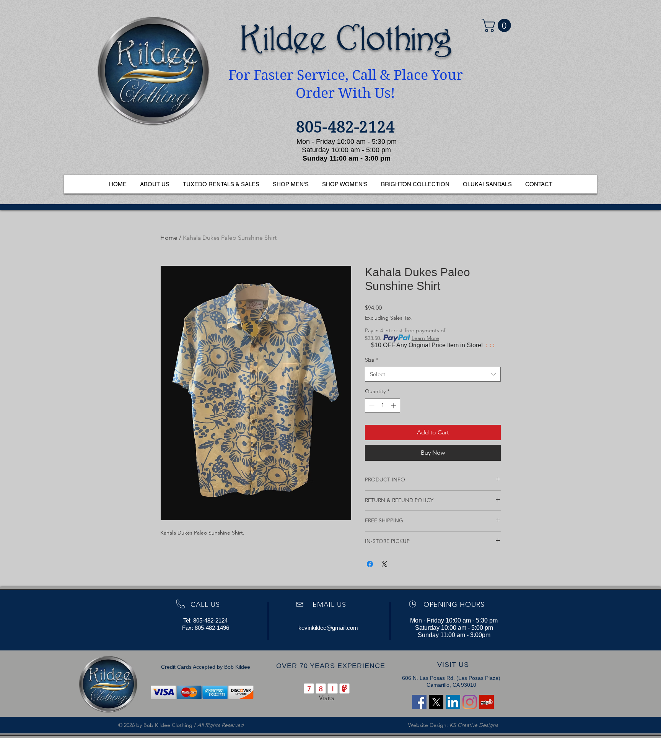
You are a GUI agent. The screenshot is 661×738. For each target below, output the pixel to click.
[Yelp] (486, 702)
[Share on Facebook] (369, 564)
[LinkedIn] (453, 702)
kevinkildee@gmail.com (328, 627)
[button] (498, 25)
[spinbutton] (382, 405)
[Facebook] (419, 702)
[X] (436, 702)
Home (168, 237)
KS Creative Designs (473, 725)
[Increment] (394, 405)
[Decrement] (371, 405)
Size (371, 359)
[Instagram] (469, 702)
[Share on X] (384, 564)
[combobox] (433, 374)
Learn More (425, 338)
